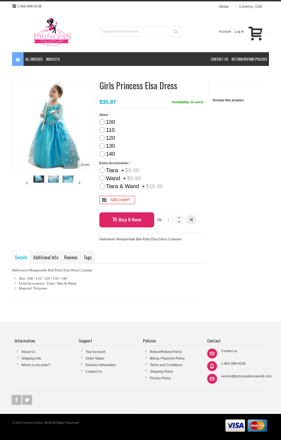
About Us (28, 352)
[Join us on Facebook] (17, 400)
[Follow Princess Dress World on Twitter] (27, 400)
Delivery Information (101, 365)
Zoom (85, 165)
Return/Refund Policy (166, 352)
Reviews (71, 257)
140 (110, 154)
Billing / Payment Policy (167, 358)
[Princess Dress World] (52, 32)
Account (225, 32)
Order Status (95, 358)
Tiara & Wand (134, 186)
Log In (239, 32)
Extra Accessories (114, 163)
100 (110, 122)
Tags (88, 257)
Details (21, 257)
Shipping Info (31, 358)
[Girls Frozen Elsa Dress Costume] (39, 179)
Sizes (103, 115)
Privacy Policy (160, 378)
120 (110, 138)
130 (110, 146)
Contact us (229, 351)
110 (110, 130)
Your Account (95, 352)
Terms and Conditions (166, 365)
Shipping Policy (161, 372)
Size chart (120, 200)
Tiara (122, 170)
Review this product (228, 100)
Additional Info (45, 257)
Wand (123, 178)
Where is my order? (35, 365)
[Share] (191, 220)
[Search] (175, 31)
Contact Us (94, 372)
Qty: (160, 220)
